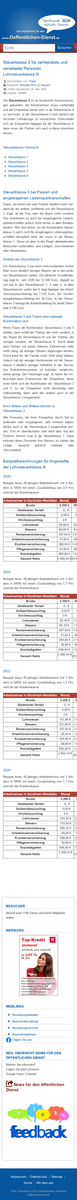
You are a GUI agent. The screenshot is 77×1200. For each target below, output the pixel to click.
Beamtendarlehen (24, 1034)
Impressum (18, 1176)
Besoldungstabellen (25, 1015)
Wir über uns (44, 1183)
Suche (28, 1183)
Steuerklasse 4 (18, 166)
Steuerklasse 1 (18, 157)
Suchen (66, 47)
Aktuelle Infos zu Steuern (35, 85)
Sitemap (56, 1176)
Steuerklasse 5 (18, 171)
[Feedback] (38, 1122)
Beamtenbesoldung (25, 1021)
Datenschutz (38, 1176)
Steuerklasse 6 (18, 175)
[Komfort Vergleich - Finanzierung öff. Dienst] (38, 965)
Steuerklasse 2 (18, 161)
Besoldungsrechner (25, 1028)
